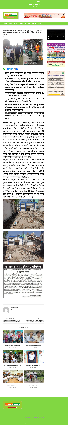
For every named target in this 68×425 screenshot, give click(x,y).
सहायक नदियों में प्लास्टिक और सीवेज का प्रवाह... (34, 345)
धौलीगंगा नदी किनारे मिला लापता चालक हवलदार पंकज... (13, 365)
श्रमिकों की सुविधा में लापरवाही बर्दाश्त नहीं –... (33, 365)
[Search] (64, 23)
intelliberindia (14, 307)
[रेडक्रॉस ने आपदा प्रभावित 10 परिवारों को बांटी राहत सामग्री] (13, 336)
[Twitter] (33, 7)
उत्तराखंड (10, 23)
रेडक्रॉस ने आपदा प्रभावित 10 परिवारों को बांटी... (13, 345)
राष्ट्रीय (21, 23)
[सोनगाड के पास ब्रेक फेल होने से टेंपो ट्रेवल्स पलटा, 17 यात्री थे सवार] (34, 376)
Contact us (31, 4)
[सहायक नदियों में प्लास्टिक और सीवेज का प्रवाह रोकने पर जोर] (34, 336)
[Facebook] (31, 7)
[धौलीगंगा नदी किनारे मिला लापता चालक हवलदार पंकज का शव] (13, 356)
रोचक (39, 23)
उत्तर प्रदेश (16, 23)
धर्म (25, 23)
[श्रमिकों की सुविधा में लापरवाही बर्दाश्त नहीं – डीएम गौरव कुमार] (34, 356)
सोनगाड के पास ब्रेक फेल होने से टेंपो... (34, 385)
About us (37, 4)
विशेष (29, 23)
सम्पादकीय (34, 23)
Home (5, 23)
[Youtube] (36, 7)
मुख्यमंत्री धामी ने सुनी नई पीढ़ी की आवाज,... (13, 385)
